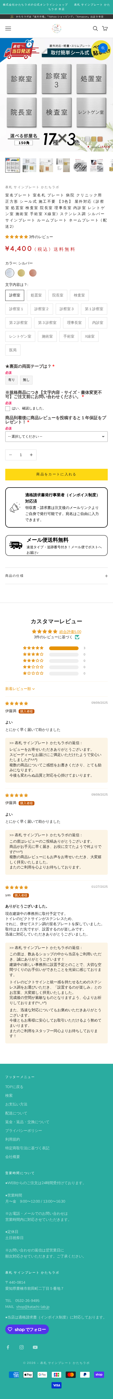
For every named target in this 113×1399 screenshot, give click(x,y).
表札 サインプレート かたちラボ (32, 187)
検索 (9, 1095)
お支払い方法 (16, 1104)
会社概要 (12, 1156)
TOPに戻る (14, 1086)
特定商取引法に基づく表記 (27, 1148)
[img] (16, 703)
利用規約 (12, 1139)
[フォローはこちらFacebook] (8, 1347)
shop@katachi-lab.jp (32, 1306)
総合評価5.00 (70, 631)
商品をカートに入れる (56, 474)
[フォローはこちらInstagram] (21, 1347)
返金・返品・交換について (27, 1121)
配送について (16, 1113)
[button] (17, 236)
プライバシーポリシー (23, 1130)
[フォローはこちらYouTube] (35, 1347)
